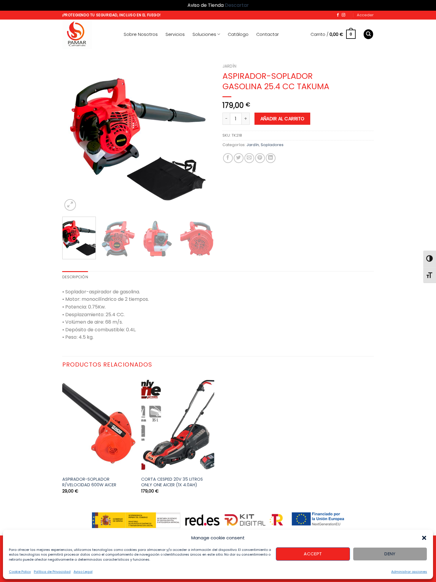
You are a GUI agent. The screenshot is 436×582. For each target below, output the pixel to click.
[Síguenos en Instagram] (343, 15)
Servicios (175, 34)
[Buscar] (368, 34)
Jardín (229, 66)
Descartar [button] (237, 5)
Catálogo (238, 34)
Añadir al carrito (282, 119)
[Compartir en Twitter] (239, 158)
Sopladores (272, 144)
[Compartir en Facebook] (228, 158)
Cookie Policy (20, 571)
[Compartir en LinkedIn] (271, 158)
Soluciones (204, 34)
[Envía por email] (249, 158)
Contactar (267, 34)
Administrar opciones (409, 571)
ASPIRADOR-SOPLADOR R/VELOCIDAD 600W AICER (89, 482)
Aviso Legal (83, 571)
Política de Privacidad (52, 571)
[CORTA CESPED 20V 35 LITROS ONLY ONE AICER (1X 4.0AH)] (177, 424)
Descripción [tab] (75, 276)
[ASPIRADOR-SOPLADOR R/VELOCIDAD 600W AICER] (99, 424)
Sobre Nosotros (141, 34)
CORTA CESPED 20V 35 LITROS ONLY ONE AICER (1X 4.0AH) (172, 482)
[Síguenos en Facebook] (338, 15)
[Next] (203, 136)
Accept (313, 554)
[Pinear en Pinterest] (260, 158)
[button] (424, 538)
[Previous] (72, 136)
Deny (390, 554)
